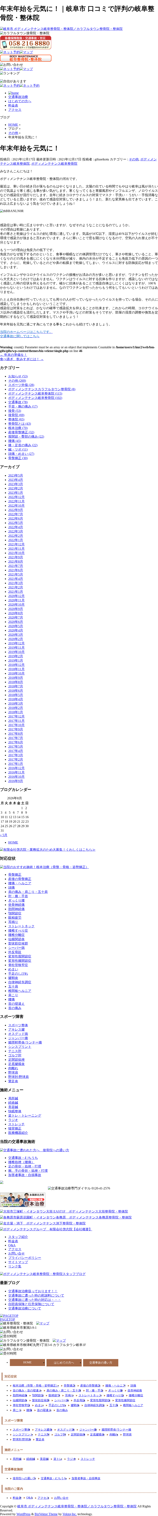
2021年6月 (15, 570)
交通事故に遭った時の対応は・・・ (34, 1299)
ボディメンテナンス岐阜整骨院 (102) (35, 398)
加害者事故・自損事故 (24, 1175)
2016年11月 (16, 772)
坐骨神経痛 (16, 904)
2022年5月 (15, 523)
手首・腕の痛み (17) (22, 406)
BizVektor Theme (46, 1514)
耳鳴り (13, 922)
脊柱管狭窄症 (18, 965)
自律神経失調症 (19, 982)
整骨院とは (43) (19, 423)
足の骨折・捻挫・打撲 (24, 1166)
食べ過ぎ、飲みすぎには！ (22, 359)
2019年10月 (16, 652)
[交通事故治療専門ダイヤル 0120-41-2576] (79, 1188)
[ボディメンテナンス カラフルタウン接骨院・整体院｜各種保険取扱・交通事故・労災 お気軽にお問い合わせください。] (25, 42)
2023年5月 (15, 475)
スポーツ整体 (18, 1025)
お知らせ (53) (18, 376)
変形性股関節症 (19, 956)
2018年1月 (15, 712)
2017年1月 (15, 763)
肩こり (13, 995)
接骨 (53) (14, 410)
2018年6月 (15, 690)
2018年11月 (16, 669)
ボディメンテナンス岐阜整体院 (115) (35, 393)
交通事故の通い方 (100, 1362)
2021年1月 (15, 591)
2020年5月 (15, 626)
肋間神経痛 (16, 909)
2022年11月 (16, 501)
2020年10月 (16, 604)
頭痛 (11, 887)
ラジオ (13, 1120)
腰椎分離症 (16, 935)
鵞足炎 (13, 1081)
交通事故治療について (24, 1308)
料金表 (13, 105)
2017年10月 (16, 725)
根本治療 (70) (18, 428)
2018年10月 (16, 673)
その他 (134, 159)
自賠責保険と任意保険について (31, 1304)
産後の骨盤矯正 (19, 879)
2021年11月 (16, 548)
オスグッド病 (18, 1034)
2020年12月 (16, 596)
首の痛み (14, 1008)
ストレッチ (16, 1124)
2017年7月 (15, 738)
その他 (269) (17, 380)
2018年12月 (16, 665)
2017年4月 (15, 751)
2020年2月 (15, 639)
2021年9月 (15, 557)
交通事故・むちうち (23, 1157)
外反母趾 (14, 952)
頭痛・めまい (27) (21, 453)
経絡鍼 (13, 1102)
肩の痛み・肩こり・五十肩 (28, 892)
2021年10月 (16, 553)
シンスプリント (19, 1046)
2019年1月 (15, 660)
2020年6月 (15, 621)
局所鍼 (13, 1098)
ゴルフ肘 (14, 1055)
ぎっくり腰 (16, 900)
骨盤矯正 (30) (18, 458)
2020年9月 (15, 609)
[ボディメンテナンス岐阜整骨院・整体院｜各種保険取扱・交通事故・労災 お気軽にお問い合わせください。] (11, 65)
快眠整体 (14, 1111)
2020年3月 (15, 634)
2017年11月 (16, 720)
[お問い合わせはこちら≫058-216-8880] (11, 1349)
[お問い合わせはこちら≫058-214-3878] (11, 1332)
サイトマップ (18, 1262)
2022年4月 (15, 527)
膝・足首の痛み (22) (22, 445)
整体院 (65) (16, 419)
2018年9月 (15, 677)
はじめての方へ (19, 101)
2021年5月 (15, 574)
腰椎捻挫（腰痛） (21, 1162)
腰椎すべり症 (18, 930)
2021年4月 (15, 578)
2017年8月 (15, 733)
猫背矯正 (14, 1128)
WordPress (23, 1514)
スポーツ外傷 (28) (21, 385)
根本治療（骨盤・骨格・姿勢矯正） (36, 1385)
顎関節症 (14, 913)
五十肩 (13, 986)
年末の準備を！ (13, 355)
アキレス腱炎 (43, 1429)
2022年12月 (16, 497)
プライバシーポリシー (24, 1257)
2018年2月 (15, 708)
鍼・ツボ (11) (18, 449)
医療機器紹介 (18, 1132)
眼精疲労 (14, 917)
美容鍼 (13, 1107)
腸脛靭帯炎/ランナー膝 (25, 1042)
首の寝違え (16, 1003)
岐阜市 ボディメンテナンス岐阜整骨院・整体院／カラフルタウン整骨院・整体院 (77, 1506)
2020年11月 (16, 600)
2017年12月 (16, 716)
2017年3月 (15, 755)
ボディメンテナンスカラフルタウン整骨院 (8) (41, 389)
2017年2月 (15, 759)
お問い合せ (16, 1253)
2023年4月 (15, 479)
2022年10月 (16, 505)
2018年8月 (15, 682)
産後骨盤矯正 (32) (21, 432)
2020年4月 (15, 630)
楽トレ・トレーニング (24, 1115)
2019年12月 (16, 643)
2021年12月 (16, 544)
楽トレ (57, 1458)
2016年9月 (15, 781)
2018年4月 (15, 699)
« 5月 (3, 835)
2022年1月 (15, 540)
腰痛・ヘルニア (19, 883)
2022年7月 (15, 514)
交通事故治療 (18, 97)
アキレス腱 (16, 1029)
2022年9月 (15, 510)
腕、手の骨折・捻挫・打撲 (28, 1170)
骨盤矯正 (14, 874)
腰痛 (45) (14, 441)
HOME (13, 842)
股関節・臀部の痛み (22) (26, 436)
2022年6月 (15, 518)
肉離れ (13, 1068)
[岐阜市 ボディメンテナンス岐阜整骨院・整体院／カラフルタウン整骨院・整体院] (61, 29)
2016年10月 (16, 776)
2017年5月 (15, 746)
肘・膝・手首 (18, 896)
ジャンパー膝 (18, 1038)
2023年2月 (15, 488)
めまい (13, 969)
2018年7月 (15, 686)
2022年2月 (15, 535)
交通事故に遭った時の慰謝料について (36, 1295)
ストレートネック (21, 926)
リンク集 (14, 1266)
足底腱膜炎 (16, 1064)
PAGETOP (7, 1319)
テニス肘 (14, 1051)
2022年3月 (15, 531)
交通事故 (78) (18, 402)
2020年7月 (15, 617)
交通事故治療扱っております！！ (33, 1291)
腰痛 (11, 999)
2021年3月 (15, 583)
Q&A (12, 1245)
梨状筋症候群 (18, 943)
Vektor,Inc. (70, 1514)
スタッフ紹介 (18, 1237)
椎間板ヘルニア (19, 990)
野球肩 (13, 1072)
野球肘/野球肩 (18, 1077)
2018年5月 (15, 695)
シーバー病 (16, 947)
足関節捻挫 (16, 1059)
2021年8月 (15, 561)
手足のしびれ (18, 973)
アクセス (14, 109)
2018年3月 (15, 703)
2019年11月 (16, 647)
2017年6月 (15, 742)
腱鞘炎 (13, 978)
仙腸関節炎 (16, 939)
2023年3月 (15, 484)
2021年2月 (15, 587)
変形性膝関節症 (19, 960)
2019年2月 (15, 656)
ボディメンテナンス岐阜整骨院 (54, 163)
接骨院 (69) (16, 415)
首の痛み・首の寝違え (27, 1390)
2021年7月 (15, 566)
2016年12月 (16, 768)
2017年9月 (15, 729)
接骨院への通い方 (24, 1478)
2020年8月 (15, 613)
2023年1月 (15, 492)
